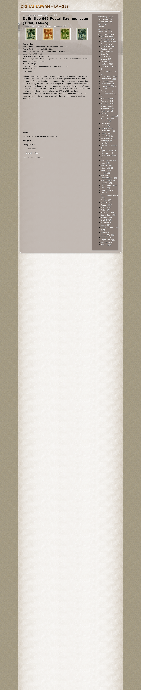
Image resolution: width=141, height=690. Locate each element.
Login (25, 157)
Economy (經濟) (107, 99)
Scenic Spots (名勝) (108, 215)
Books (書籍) (106, 56)
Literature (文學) (107, 153)
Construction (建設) (108, 79)
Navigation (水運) (108, 180)
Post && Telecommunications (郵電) (43, 15)
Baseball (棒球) (107, 52)
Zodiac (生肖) (106, 245)
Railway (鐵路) (106, 200)
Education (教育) (107, 101)
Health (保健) (106, 133)
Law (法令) (105, 143)
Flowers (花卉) (106, 121)
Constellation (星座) (109, 76)
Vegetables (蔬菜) (108, 240)
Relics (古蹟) (106, 208)
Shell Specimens (104, 29)
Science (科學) (106, 217)
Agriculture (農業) (108, 39)
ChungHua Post (32, 153)
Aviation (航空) (106, 49)
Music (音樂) (106, 173)
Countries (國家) (107, 84)
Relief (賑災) (105, 210)
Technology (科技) (108, 235)
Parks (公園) (105, 188)
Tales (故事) (105, 232)
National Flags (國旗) (109, 178)
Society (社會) (106, 222)
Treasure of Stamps (106, 34)
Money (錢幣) (106, 170)
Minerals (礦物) (107, 168)
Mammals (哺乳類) (108, 161)
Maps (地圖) (105, 163)
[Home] (44, 6)
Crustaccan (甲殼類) (109, 86)
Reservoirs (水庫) (107, 213)
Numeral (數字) (107, 183)
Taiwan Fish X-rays (105, 32)
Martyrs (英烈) (106, 165)
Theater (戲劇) (106, 237)
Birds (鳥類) (105, 54)
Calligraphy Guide (105, 19)
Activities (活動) (107, 37)
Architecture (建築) (108, 47)
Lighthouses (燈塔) (108, 151)
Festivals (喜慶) (107, 111)
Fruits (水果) (105, 126)
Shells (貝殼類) (106, 220)
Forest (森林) (106, 123)
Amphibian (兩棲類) (108, 42)
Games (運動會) (107, 128)
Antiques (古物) (107, 44)
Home (25, 15)
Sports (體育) (106, 225)
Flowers (101, 27)
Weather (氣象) (107, 242)
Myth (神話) (105, 175)
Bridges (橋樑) (106, 59)
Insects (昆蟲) (106, 141)
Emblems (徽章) (29, 26)
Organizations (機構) (109, 185)
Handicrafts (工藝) (108, 131)
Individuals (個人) (108, 138)
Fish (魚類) (105, 113)
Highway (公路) (107, 136)
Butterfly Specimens (106, 17)
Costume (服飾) (107, 81)
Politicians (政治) (107, 190)
